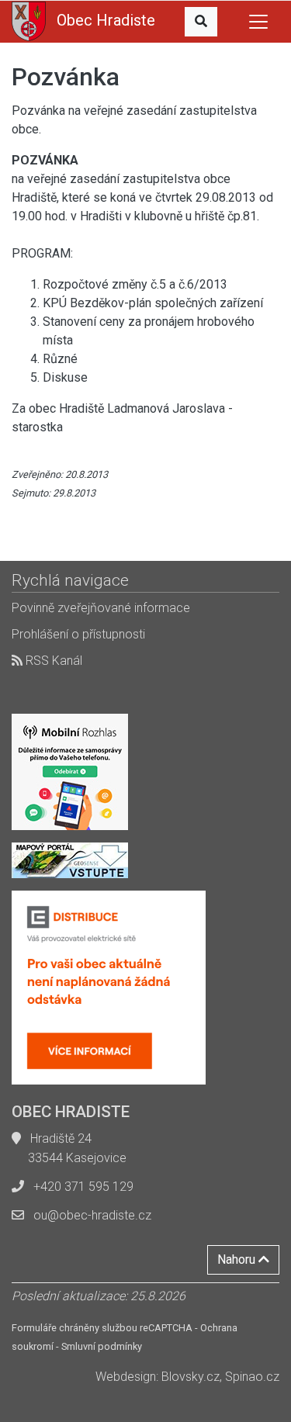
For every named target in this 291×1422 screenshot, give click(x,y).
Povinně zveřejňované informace (101, 607)
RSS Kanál (52, 660)
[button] (201, 21)
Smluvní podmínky (101, 1346)
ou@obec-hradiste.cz (92, 1215)
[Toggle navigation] (258, 22)
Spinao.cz (252, 1376)
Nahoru (237, 1259)
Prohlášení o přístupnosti (78, 634)
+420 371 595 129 (83, 1186)
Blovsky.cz (190, 1376)
